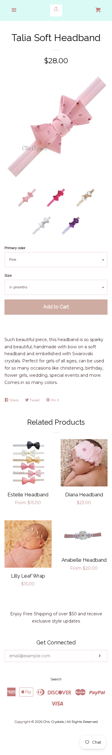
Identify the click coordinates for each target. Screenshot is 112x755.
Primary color (14, 248)
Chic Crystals (53, 722)
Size (8, 275)
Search (56, 679)
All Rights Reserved (82, 722)
